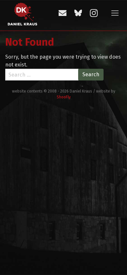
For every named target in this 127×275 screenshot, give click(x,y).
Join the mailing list (62, 13)
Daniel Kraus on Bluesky (78, 13)
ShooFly (64, 97)
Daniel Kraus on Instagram (94, 13)
